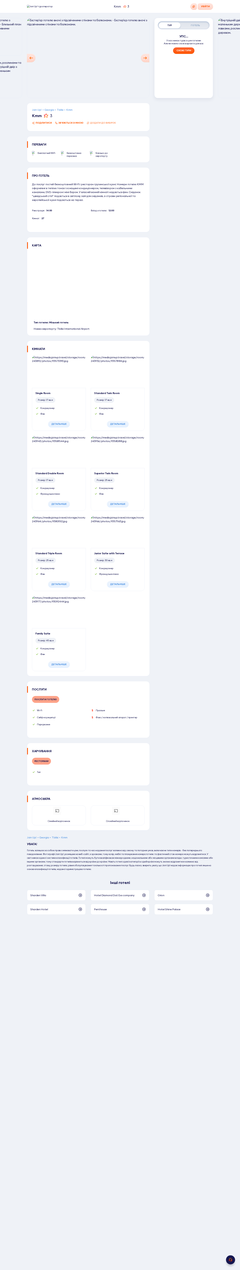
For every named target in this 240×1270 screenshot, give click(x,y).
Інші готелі (120, 882)
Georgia (49, 109)
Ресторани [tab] (41, 761)
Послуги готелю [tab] (45, 699)
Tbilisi (60, 109)
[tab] (169, 25)
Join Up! (36, 109)
